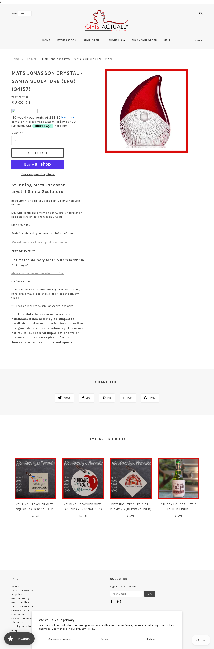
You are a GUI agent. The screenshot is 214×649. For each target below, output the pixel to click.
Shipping (16, 594)
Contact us (18, 614)
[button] (20, 97)
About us (17, 622)
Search (15, 586)
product (31, 58)
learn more (68, 117)
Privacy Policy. (85, 628)
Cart (199, 40)
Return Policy (20, 602)
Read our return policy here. (40, 242)
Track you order (21, 626)
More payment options (38, 174)
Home (16, 58)
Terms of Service (22, 590)
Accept (105, 638)
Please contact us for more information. (37, 273)
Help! (15, 630)
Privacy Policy (20, 610)
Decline (150, 638)
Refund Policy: (20, 598)
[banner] (107, 20)
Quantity (17, 132)
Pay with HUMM (21, 618)
